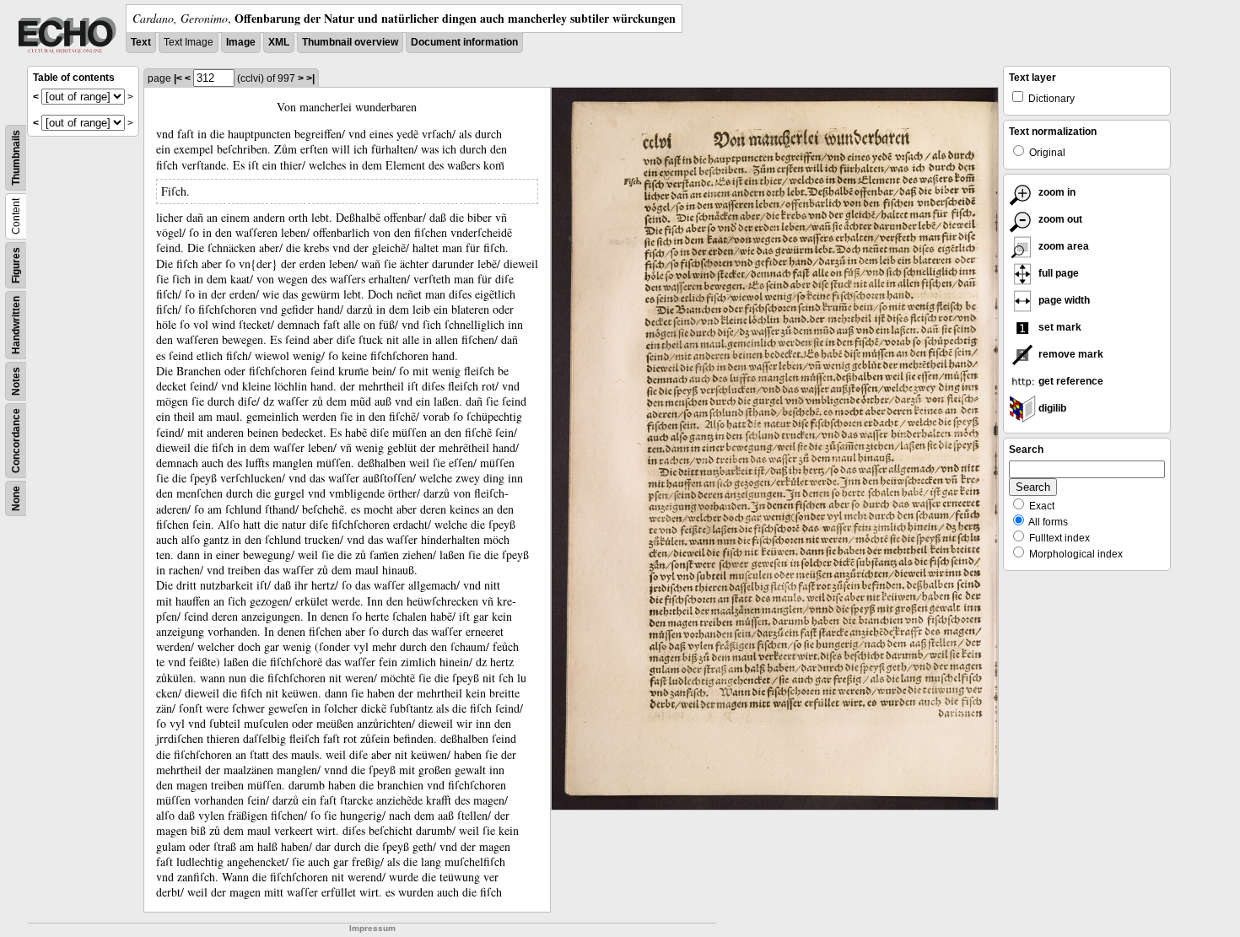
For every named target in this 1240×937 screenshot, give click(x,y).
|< (178, 78)
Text (141, 42)
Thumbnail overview (350, 42)
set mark (1058, 327)
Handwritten (16, 325)
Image (241, 42)
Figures (16, 265)
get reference (1069, 381)
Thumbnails (16, 158)
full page (1057, 273)
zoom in (1056, 192)
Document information (464, 42)
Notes (16, 381)
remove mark (1069, 354)
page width (1063, 300)
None (16, 498)
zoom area (1062, 246)
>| (310, 78)
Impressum (372, 928)
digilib (1051, 408)
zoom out (1059, 219)
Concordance (16, 440)
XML (278, 42)
